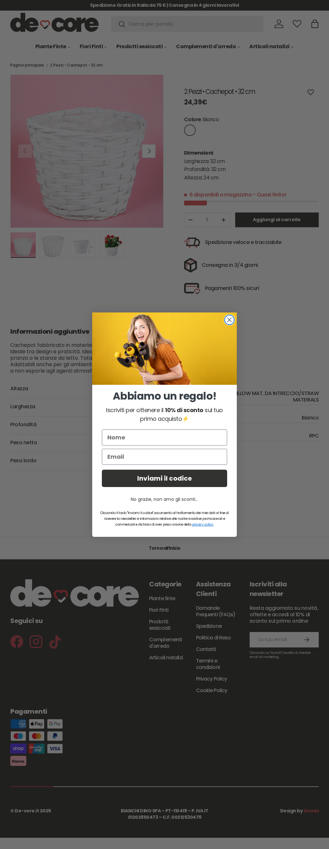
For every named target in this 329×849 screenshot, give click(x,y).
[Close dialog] (229, 320)
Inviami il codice (164, 478)
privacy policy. (203, 524)
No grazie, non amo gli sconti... (164, 499)
